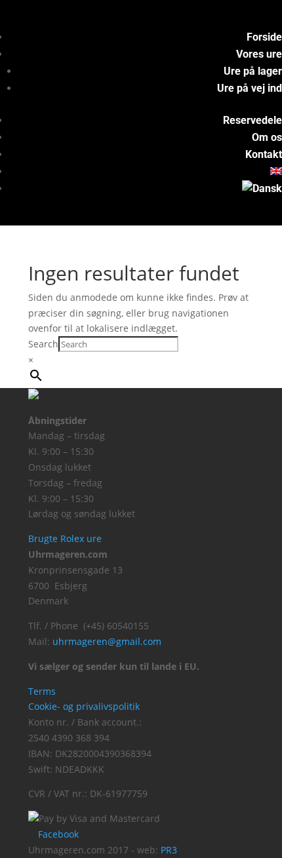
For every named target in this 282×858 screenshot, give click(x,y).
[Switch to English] (276, 171)
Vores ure (259, 54)
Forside (264, 37)
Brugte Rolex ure (65, 538)
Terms (42, 691)
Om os (267, 137)
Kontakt (263, 154)
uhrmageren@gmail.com (106, 641)
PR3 (169, 850)
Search (43, 344)
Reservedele (252, 120)
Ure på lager (253, 71)
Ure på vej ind (249, 88)
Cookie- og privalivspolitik (84, 706)
